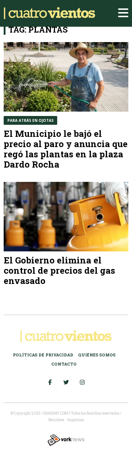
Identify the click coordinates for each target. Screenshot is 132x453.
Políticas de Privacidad (43, 354)
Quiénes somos (96, 354)
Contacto (64, 364)
